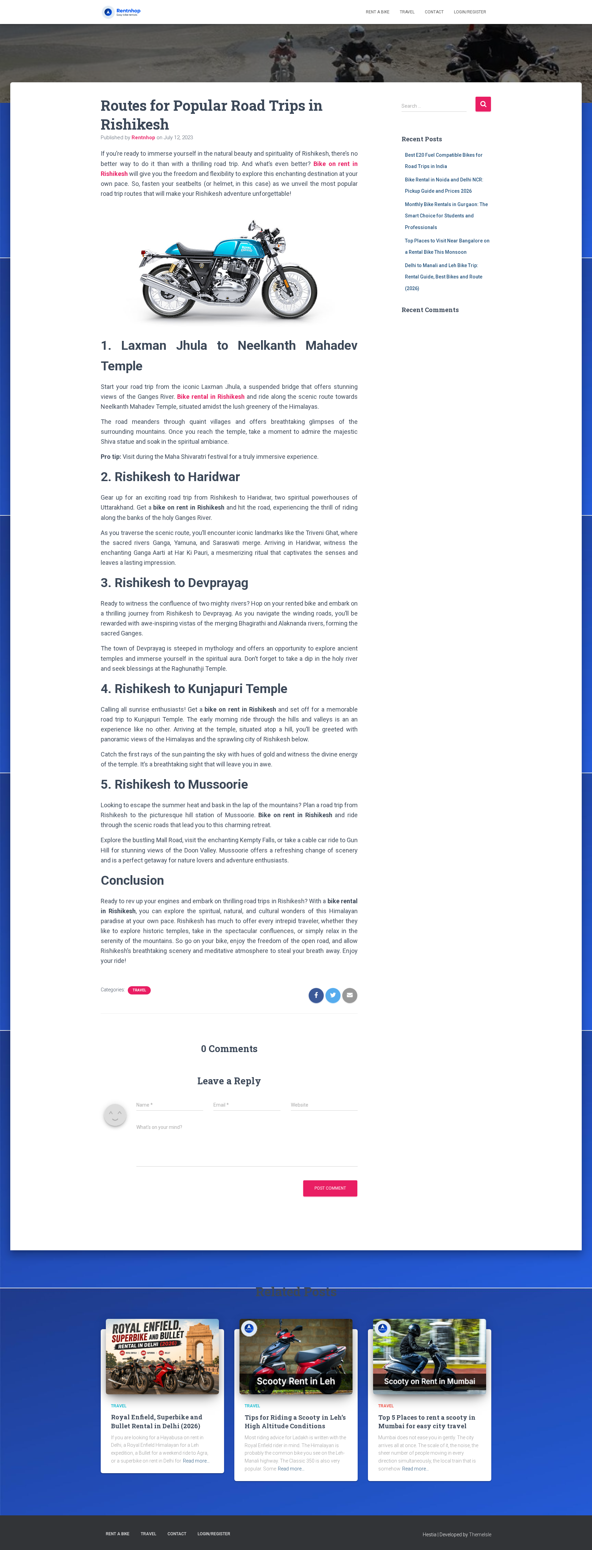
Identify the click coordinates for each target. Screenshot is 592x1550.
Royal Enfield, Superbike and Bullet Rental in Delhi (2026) (156, 1421)
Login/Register (470, 12)
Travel (407, 12)
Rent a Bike (378, 12)
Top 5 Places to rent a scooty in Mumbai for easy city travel (427, 1421)
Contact (434, 12)
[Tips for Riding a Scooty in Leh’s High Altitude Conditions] (296, 1356)
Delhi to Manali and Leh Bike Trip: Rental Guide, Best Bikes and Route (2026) (443, 277)
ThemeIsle (480, 1534)
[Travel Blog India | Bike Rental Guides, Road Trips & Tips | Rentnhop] (127, 12)
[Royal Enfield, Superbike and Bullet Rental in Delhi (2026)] (162, 1356)
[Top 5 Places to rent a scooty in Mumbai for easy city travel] (429, 1356)
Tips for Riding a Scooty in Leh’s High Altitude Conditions (295, 1421)
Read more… (196, 1461)
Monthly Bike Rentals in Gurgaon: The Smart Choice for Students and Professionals (446, 216)
